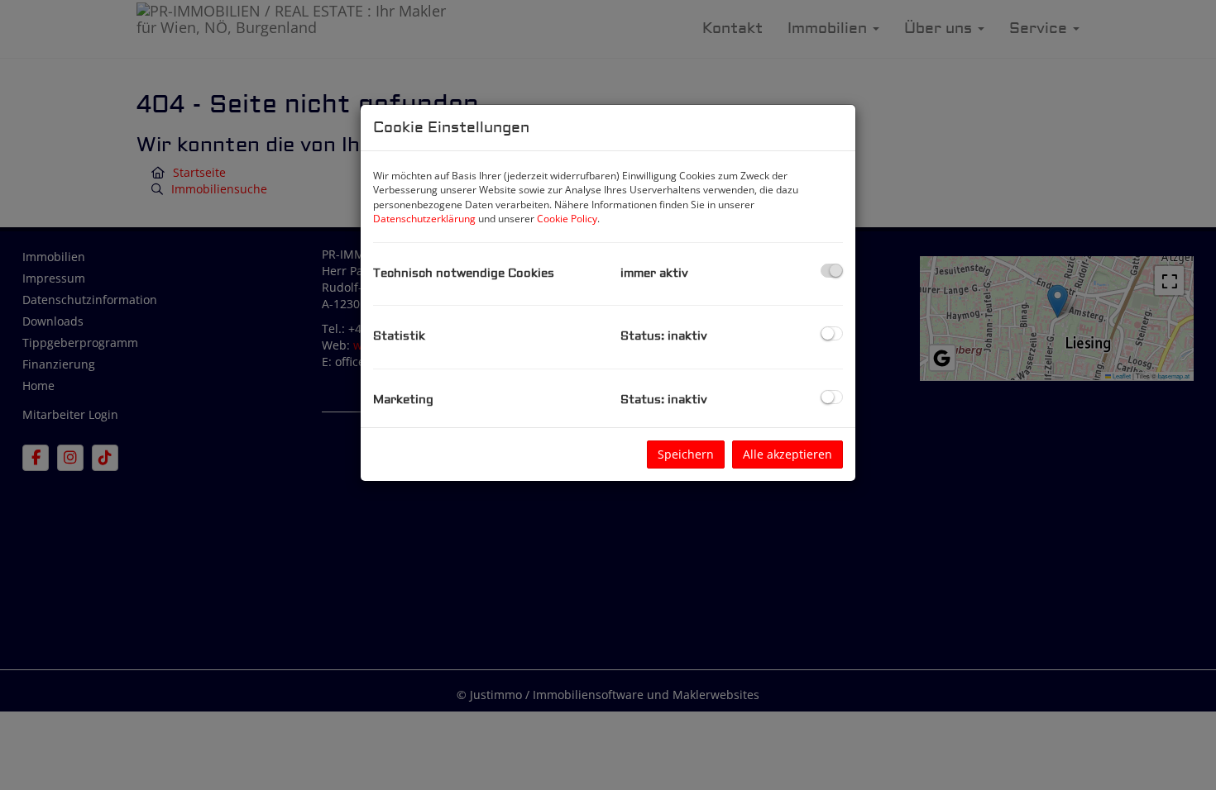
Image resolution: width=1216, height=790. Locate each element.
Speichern (686, 454)
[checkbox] (832, 271)
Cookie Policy (567, 219)
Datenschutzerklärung (424, 219)
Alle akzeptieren (787, 454)
